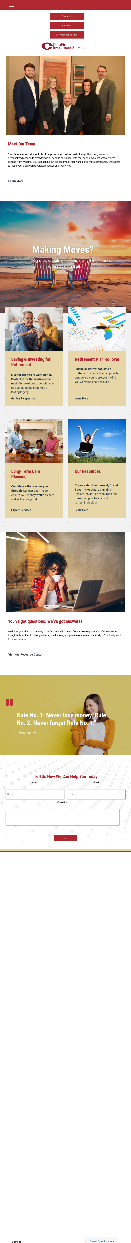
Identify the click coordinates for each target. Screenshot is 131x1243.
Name (34, 782)
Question (62, 802)
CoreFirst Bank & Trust (67, 34)
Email (96, 782)
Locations (67, 25)
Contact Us (67, 16)
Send (65, 838)
